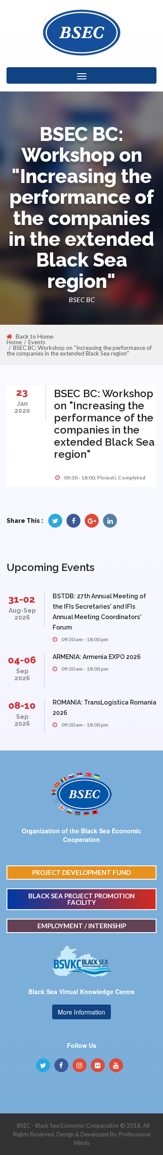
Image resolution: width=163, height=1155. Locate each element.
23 (22, 392)
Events (36, 342)
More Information (81, 1012)
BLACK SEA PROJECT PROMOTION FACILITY (81, 899)
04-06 (22, 660)
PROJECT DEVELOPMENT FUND (81, 872)
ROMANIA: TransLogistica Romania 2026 (104, 707)
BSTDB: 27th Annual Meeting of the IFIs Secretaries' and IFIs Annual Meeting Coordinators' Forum (99, 612)
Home (14, 342)
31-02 (21, 599)
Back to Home (34, 336)
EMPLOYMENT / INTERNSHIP (81, 926)
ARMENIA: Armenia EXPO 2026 (97, 656)
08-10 (22, 705)
